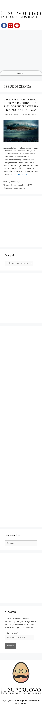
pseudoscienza (20, 185)
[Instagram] (10, 25)
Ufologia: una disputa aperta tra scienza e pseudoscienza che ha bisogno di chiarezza (21, 105)
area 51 (9, 185)
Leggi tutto (23, 174)
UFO (30, 185)
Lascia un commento (15, 188)
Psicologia (15, 181)
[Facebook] (4, 25)
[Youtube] (17, 25)
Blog (8, 181)
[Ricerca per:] (21, 543)
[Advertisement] (21, 50)
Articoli (20, 73)
